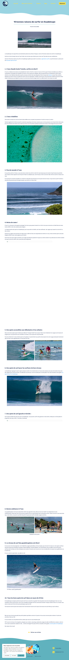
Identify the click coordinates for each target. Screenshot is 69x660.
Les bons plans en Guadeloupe (56, 623)
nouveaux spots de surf (11, 60)
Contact (53, 3)
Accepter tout (21, 655)
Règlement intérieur (38, 656)
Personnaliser (7, 655)
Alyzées (50, 75)
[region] (14, 651)
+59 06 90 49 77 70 (59, 652)
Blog (45, 3)
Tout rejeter (14, 655)
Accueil (16, 3)
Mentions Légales (30, 656)
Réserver (62, 3)
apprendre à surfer (45, 58)
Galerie (38, 3)
